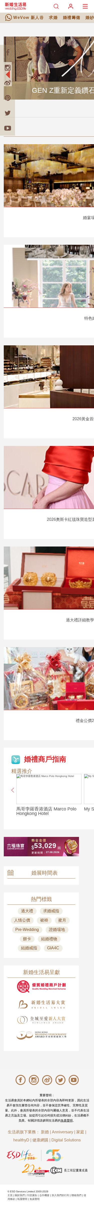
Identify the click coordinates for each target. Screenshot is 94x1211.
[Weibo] (7, 82)
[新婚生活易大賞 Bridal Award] (41, 1004)
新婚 (45, 1132)
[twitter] (7, 112)
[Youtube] (7, 128)
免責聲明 (67, 1120)
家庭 (80, 1132)
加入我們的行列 (60, 1195)
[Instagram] (7, 67)
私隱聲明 (22, 1199)
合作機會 (44, 1195)
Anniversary (62, 1132)
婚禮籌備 (71, 17)
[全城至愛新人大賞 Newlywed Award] (41, 1020)
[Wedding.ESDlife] (15, 6)
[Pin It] (7, 97)
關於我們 (20, 1195)
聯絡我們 (76, 1195)
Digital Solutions (66, 1140)
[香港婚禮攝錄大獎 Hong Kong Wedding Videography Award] (41, 1035)
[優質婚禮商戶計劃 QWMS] (41, 986)
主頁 (10, 1195)
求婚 (53, 17)
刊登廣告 (32, 1195)
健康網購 (40, 1140)
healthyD (21, 1140)
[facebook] (7, 52)
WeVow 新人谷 (28, 17)
